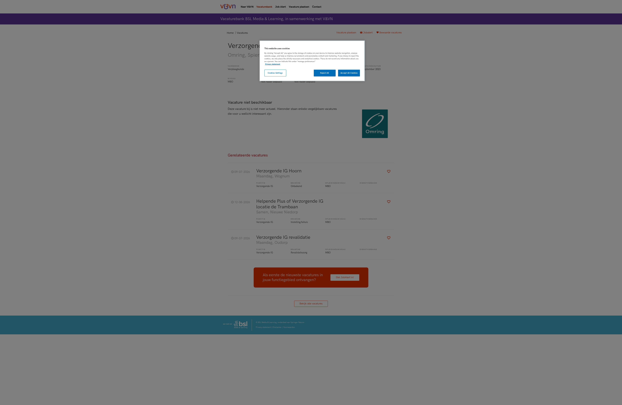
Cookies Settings (275, 73)
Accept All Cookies (348, 73)
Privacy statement (272, 64)
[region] (312, 60)
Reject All (324, 73)
